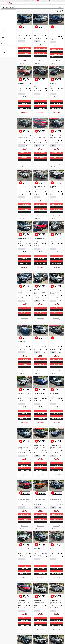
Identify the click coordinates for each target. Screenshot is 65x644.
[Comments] (30, 38)
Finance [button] (45, 3)
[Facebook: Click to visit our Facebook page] (37, 0)
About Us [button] (52, 3)
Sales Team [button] (41, 3)
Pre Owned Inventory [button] (31, 3)
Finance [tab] (28, 41)
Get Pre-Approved (24, 53)
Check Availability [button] (24, 50)
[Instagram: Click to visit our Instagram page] (38, 0)
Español (56, 3)
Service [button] (49, 3)
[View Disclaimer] (26, 38)
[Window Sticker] (46, 90)
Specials (37, 3)
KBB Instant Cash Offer (24, 55)
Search (60, 7)
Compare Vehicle (22, 63)
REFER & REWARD (24, 3)
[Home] (20, 3)
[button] (31, 19)
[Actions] (30, 31)
